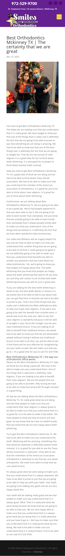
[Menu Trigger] (59, 16)
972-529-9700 (24, 3)
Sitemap (38, 551)
